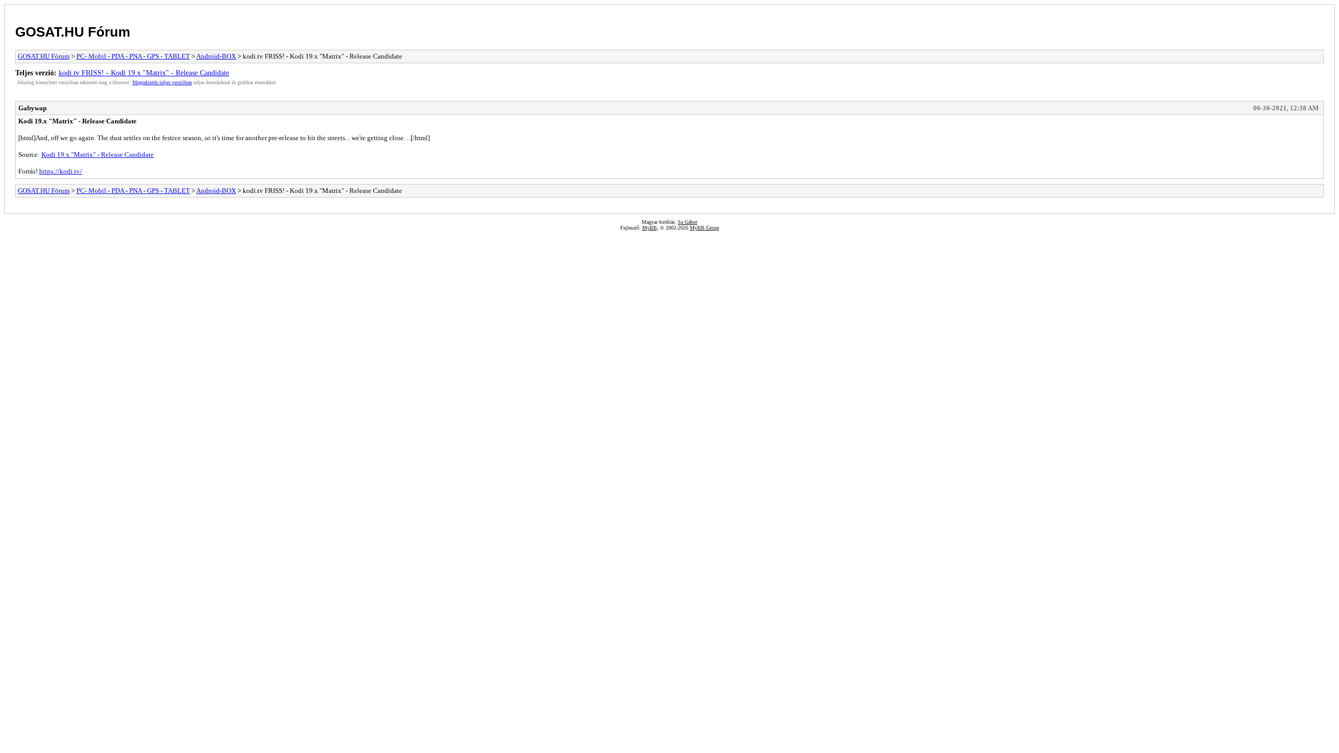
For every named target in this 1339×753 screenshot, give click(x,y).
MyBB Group (704, 228)
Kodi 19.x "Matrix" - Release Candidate (97, 154)
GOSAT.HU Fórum (72, 32)
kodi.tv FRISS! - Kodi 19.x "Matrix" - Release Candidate (144, 73)
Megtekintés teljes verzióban (162, 82)
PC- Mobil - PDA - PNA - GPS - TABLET (133, 56)
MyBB (649, 228)
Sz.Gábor (687, 222)
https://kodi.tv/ (60, 171)
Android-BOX (216, 56)
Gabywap (32, 108)
